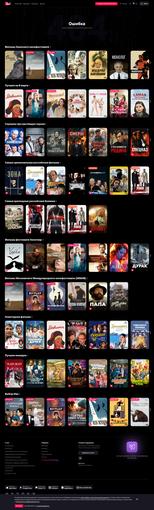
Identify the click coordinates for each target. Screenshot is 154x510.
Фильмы (44, 448)
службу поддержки (42, 506)
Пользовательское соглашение (16, 460)
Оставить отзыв (10, 473)
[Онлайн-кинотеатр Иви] (8, 3)
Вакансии (8, 448)
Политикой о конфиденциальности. (27, 501)
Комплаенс (9, 470)
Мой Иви (45, 445)
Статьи (44, 457)
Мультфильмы (47, 454)
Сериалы (45, 451)
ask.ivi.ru (81, 463)
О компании (9, 445)
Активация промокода (50, 460)
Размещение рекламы (13, 457)
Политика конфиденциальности (16, 463)
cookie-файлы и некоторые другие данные (94, 497)
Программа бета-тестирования (16, 451)
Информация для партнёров (15, 454)
